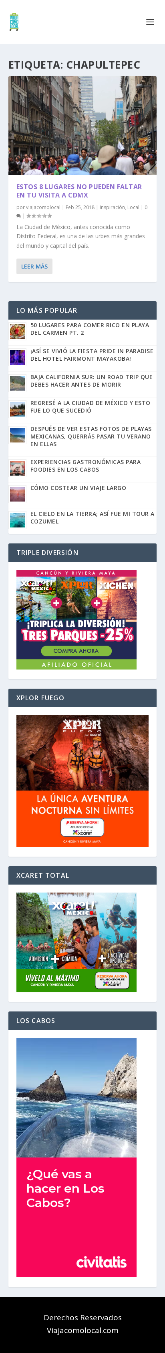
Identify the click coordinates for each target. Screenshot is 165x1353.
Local (133, 207)
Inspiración (112, 207)
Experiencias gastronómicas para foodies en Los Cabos (85, 465)
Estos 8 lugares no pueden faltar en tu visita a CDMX (79, 190)
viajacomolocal (43, 207)
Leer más (34, 266)
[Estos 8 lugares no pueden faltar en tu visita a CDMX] (82, 125)
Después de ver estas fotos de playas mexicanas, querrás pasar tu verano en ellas (91, 436)
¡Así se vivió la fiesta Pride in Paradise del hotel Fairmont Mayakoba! (92, 354)
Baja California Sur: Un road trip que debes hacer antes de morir (91, 380)
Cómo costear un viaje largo (78, 488)
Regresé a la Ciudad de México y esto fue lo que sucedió (90, 406)
